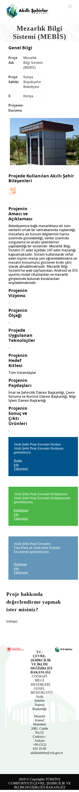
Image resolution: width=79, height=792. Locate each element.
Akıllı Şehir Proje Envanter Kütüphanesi (42, 506)
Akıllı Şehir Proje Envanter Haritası (38, 457)
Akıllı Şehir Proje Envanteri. (37, 558)
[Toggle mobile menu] (70, 6)
